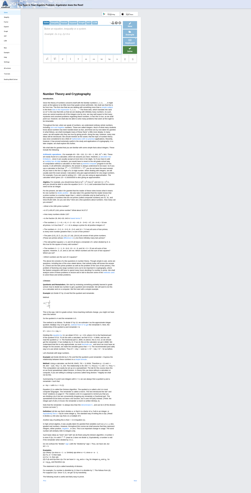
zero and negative (57, 127)
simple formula (81, 359)
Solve (6, 12)
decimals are (87, 344)
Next (135, 481)
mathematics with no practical (83, 139)
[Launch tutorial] (112, 22)
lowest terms (75, 218)
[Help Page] (116, 22)
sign (67, 444)
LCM (5, 41)
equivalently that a (50, 414)
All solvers (7, 68)
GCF (5, 36)
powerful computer (89, 164)
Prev (44, 481)
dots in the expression (60, 110)
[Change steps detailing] (119, 22)
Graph (6, 31)
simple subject (107, 107)
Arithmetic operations (52, 154)
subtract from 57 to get (79, 325)
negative (65, 429)
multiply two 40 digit (52, 161)
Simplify (6, 17)
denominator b (86, 405)
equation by (57, 335)
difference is (68, 238)
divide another (62, 193)
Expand (6, 26)
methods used (108, 272)
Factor (6, 22)
